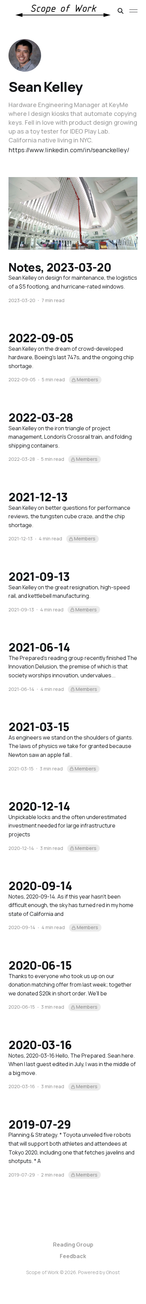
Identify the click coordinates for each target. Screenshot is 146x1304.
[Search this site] (120, 11)
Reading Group (73, 1244)
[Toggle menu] (133, 11)
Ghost (113, 1272)
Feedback (73, 1256)
